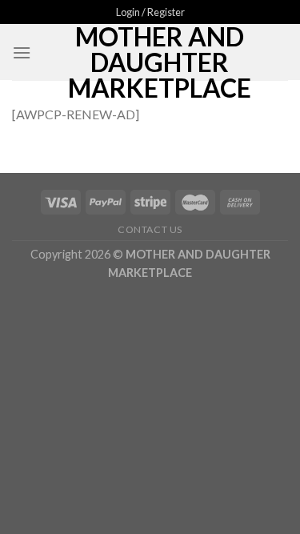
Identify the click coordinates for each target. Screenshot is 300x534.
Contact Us (150, 229)
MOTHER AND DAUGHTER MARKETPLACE (159, 62)
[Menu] (21, 52)
